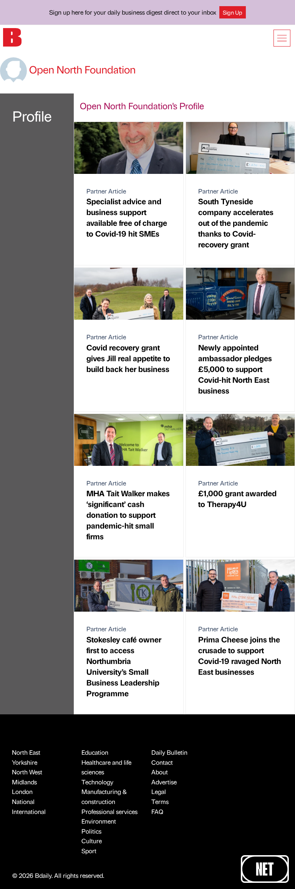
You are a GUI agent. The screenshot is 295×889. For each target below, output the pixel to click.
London (22, 791)
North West (27, 772)
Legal (158, 791)
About (159, 772)
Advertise (164, 782)
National (23, 801)
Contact (162, 762)
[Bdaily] (12, 37)
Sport (88, 851)
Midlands (24, 782)
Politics (91, 831)
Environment (98, 821)
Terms (160, 801)
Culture (91, 841)
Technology (97, 782)
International (29, 811)
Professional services (109, 811)
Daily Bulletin (169, 752)
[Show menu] (281, 38)
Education (94, 752)
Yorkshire (24, 762)
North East (26, 752)
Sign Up (232, 12)
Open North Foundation (81, 69)
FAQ (157, 811)
